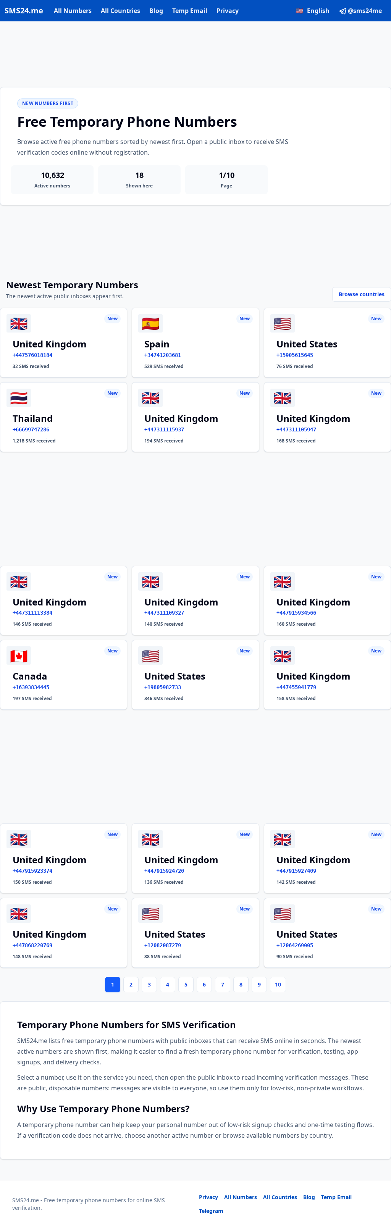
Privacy (228, 10)
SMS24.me (24, 10)
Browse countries (362, 294)
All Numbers (73, 10)
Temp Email (189, 10)
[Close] (376, 1186)
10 (278, 984)
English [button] (313, 10)
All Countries (120, 10)
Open (280, 1211)
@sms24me (365, 10)
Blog (156, 10)
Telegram (211, 1210)
